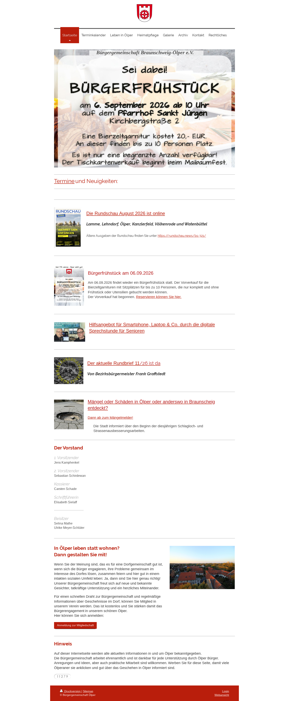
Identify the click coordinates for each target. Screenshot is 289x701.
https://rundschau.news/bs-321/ (182, 236)
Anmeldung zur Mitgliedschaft (75, 625)
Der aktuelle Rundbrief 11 (123, 363)
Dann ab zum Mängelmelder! (110, 417)
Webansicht (221, 694)
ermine (66, 181)
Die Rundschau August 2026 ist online (125, 213)
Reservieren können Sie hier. (158, 297)
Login (225, 691)
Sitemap (88, 691)
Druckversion (72, 691)
